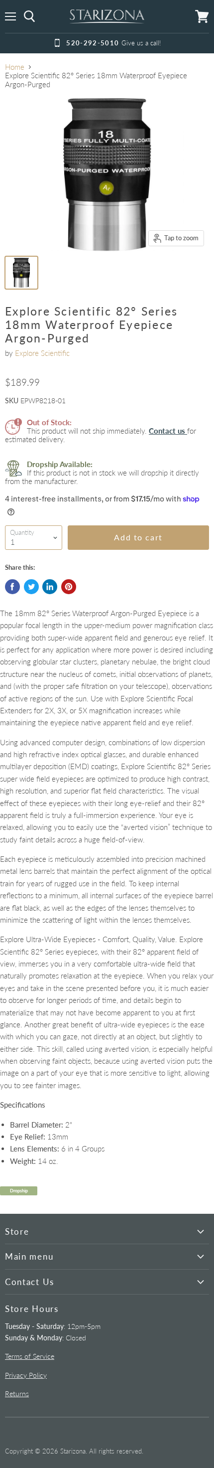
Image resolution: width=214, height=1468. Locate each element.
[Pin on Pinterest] (68, 586)
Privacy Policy (26, 1375)
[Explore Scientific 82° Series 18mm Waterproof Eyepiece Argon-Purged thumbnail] (21, 273)
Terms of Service (29, 1356)
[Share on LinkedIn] (49, 586)
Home (14, 67)
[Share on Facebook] (12, 586)
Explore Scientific (42, 352)
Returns (17, 1393)
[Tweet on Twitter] (31, 586)
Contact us (168, 430)
